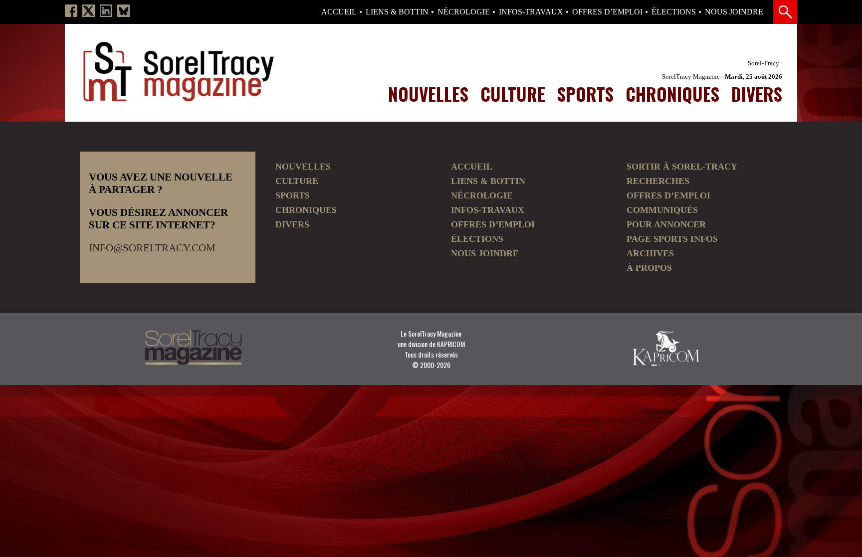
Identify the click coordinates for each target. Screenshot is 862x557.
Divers (756, 94)
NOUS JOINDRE (734, 12)
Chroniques (672, 94)
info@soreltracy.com (152, 248)
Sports (585, 94)
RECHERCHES (658, 181)
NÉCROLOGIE (463, 12)
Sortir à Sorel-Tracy (682, 167)
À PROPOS (649, 268)
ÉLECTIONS (673, 12)
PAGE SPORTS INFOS (672, 239)
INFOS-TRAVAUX (531, 12)
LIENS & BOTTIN (397, 12)
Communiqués (662, 210)
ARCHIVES (650, 253)
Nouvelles (428, 94)
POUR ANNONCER (666, 224)
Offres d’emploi (607, 12)
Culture (512, 94)
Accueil (339, 12)
